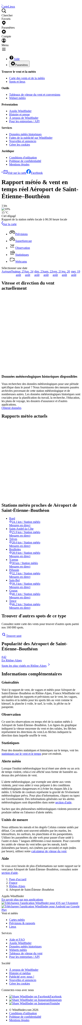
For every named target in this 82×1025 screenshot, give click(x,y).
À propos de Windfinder (23, 117)
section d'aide (63, 802)
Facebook (37, 172)
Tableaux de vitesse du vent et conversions (34, 94)
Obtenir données (11, 408)
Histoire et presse (19, 114)
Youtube (55, 1003)
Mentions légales (19, 164)
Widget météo (17, 98)
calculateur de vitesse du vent (48, 851)
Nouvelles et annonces (22, 141)
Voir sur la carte (16, 172)
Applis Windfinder (20, 111)
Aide (17, 58)
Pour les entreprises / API (24, 121)
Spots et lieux (17, 81)
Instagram (56, 1000)
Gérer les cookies (19, 144)
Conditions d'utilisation (23, 157)
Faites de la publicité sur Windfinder (30, 137)
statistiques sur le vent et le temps (21, 753)
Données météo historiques (25, 134)
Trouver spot (13, 635)
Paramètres (21, 65)
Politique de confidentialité (25, 161)
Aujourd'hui (9, 271)
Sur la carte (10, 224)
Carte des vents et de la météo (27, 78)
